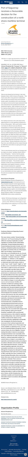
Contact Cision (14, 436)
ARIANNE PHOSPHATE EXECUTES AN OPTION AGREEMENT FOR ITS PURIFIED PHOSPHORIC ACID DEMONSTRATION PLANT (12, 418)
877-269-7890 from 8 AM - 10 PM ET (14, 444)
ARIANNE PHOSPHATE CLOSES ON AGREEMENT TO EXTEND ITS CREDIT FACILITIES (13, 426)
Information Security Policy (15, 449)
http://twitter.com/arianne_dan (13, 215)
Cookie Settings (8, 451)
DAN (6, 68)
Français (3, 23)
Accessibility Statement (18, 451)
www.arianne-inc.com (6, 182)
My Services (13, 441)
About (14, 439)
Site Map (24, 449)
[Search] (26, 2)
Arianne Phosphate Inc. (7, 411)
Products (14, 437)
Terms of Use (4, 449)
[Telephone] (22, 2)
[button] (14, 30)
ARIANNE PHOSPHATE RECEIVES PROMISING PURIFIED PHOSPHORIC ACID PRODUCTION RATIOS (13, 422)
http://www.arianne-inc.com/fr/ (9, 399)
